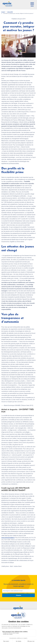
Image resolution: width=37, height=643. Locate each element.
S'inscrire (18, 595)
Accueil (3, 12)
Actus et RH (10, 12)
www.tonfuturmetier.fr (8, 537)
